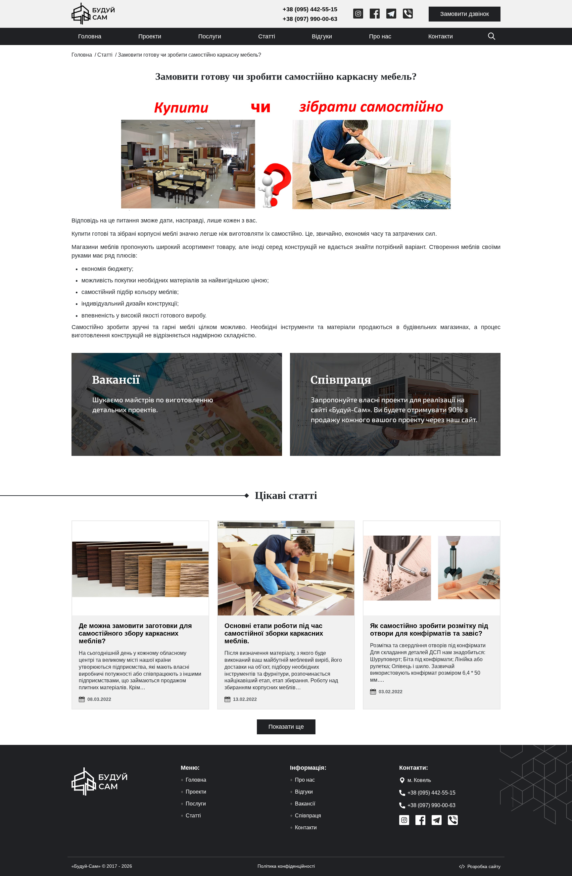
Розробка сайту (484, 866)
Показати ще (286, 726)
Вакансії (305, 803)
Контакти (440, 36)
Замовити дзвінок (464, 14)
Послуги (209, 36)
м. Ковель (419, 780)
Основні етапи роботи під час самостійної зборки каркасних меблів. (273, 633)
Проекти (149, 36)
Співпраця (308, 815)
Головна (89, 36)
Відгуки (322, 36)
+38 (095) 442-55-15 (310, 9)
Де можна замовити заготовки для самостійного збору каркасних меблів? (135, 633)
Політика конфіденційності (286, 866)
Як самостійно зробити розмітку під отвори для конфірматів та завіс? (429, 629)
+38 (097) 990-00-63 (310, 19)
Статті (266, 36)
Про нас (380, 36)
